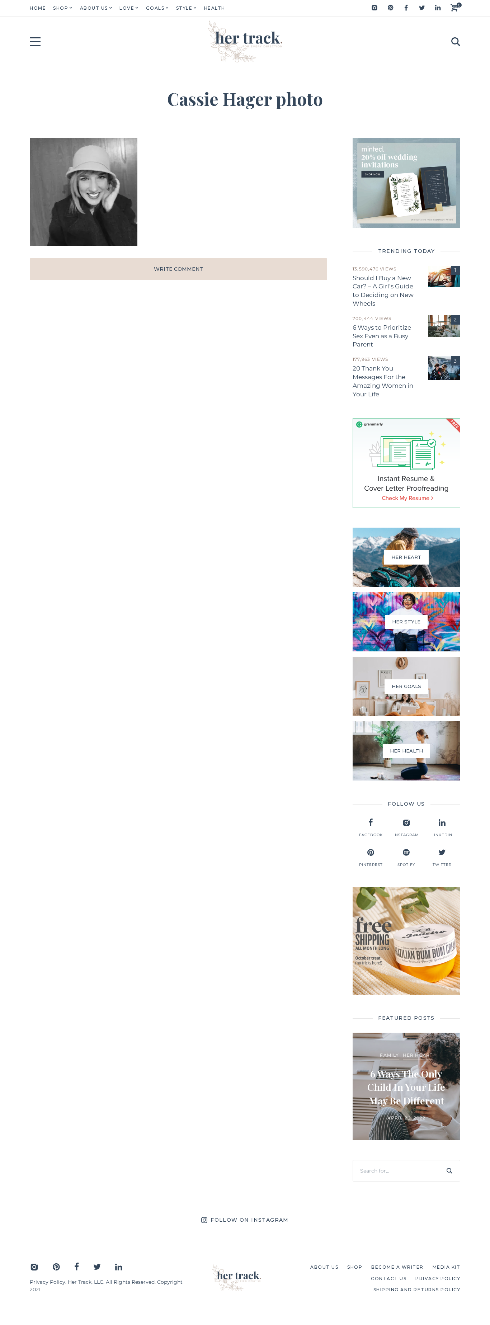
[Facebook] (406, 8)
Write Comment (178, 269)
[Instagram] (374, 8)
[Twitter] (422, 8)
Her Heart (418, 1055)
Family (389, 1055)
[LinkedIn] (437, 8)
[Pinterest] (390, 8)
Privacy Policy (47, 1282)
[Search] (449, 1171)
